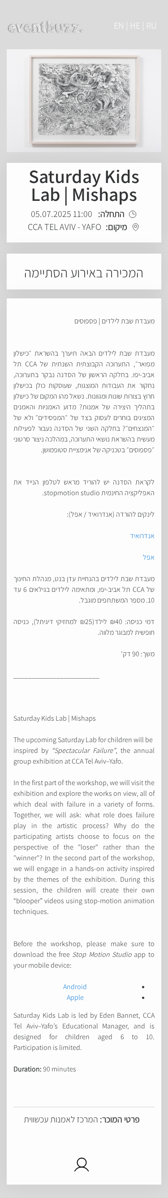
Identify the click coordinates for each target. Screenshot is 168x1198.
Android (75, 986)
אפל (149, 557)
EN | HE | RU (135, 25)
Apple (75, 997)
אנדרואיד (142, 535)
